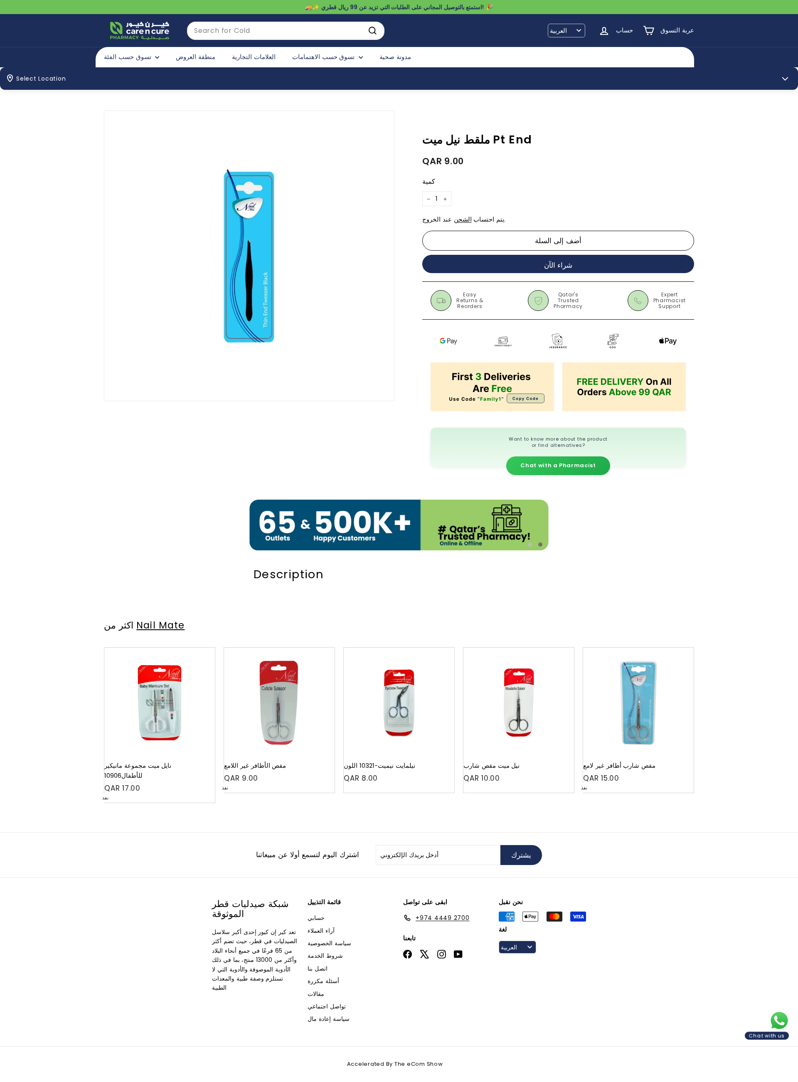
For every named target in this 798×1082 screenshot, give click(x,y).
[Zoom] (249, 256)
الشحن (463, 219)
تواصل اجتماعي (327, 1006)
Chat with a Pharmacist (558, 465)
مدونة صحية (395, 56)
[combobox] (285, 31)
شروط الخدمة (325, 955)
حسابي (316, 918)
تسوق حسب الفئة (128, 56)
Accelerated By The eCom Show (395, 1064)
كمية (428, 182)
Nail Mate (160, 625)
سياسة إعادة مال (329, 1019)
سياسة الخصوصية (329, 943)
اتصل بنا (318, 968)
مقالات (316, 994)
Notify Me (201, 650)
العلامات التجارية (254, 56)
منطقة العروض (195, 56)
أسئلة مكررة (323, 981)
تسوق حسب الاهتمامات (324, 56)
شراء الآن (558, 265)
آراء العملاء (321, 931)
